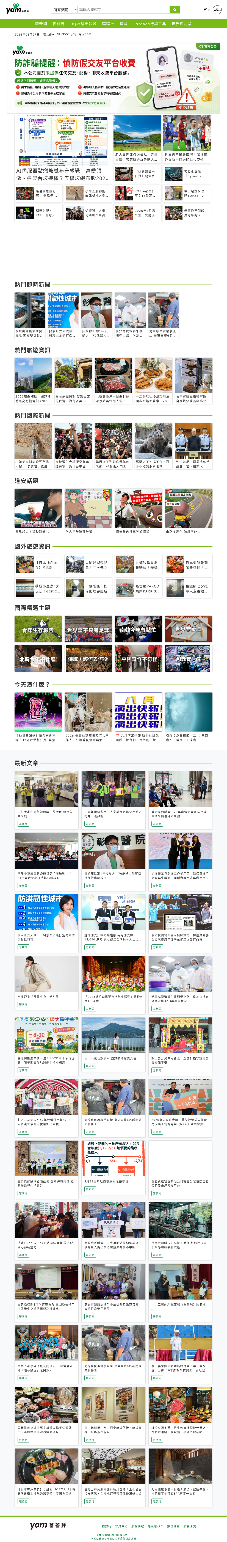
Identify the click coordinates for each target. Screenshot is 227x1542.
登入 (207, 9)
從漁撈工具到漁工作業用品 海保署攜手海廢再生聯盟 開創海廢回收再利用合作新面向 (180, 878)
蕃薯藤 (17, 9)
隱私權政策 (156, 1526)
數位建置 (173, 1526)
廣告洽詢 (190, 1526)
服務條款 (137, 1526)
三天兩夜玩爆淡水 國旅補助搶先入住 (110, 1058)
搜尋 (124, 23)
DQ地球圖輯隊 (83, 23)
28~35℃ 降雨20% (74, 34)
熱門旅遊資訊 (33, 350)
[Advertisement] (113, 252)
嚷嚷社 (108, 23)
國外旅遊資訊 (33, 546)
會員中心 (121, 1526)
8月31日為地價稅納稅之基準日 (106, 1181)
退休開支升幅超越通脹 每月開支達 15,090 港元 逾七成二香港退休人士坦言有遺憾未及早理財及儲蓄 (113, 939)
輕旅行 (59, 23)
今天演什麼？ (33, 684)
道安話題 (27, 480)
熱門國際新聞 (33, 415)
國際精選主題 (33, 607)
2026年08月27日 (27, 35)
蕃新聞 (41, 23)
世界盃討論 (182, 23)
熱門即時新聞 (33, 284)
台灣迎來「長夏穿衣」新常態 (38, 997)
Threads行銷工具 (149, 23)
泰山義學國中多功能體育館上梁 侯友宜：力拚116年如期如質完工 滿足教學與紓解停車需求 (179, 1370)
